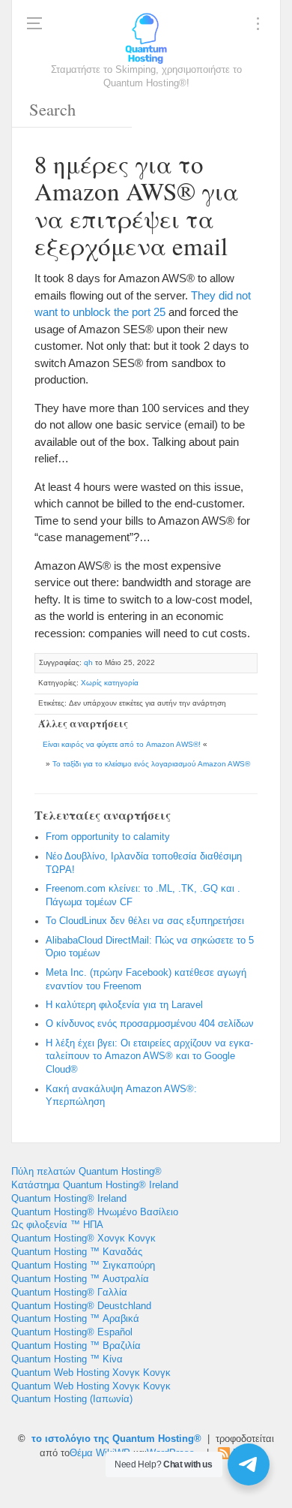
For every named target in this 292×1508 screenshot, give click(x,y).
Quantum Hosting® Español (72, 1332)
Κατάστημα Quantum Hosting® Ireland (94, 1185)
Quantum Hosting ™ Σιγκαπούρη (83, 1265)
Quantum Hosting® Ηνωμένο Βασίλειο (94, 1212)
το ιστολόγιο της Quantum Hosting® (116, 1439)
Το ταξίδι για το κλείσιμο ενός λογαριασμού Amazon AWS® (151, 764)
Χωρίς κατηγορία (110, 683)
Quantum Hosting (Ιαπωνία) (72, 1399)
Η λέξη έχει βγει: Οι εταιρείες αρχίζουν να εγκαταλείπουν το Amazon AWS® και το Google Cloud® (149, 1057)
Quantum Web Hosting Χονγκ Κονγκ (91, 1373)
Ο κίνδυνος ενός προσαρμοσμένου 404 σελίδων (150, 1024)
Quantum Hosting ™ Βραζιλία (76, 1346)
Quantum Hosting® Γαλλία (69, 1292)
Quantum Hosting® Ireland (69, 1198)
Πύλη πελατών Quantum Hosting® (86, 1171)
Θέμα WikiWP (100, 1453)
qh (88, 662)
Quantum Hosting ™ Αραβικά (75, 1319)
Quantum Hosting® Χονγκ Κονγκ (83, 1238)
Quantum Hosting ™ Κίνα (67, 1359)
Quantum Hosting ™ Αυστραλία (80, 1279)
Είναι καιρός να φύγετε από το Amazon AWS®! (122, 744)
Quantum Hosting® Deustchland (81, 1306)
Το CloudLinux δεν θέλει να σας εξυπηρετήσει (145, 921)
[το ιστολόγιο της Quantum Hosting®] (146, 37)
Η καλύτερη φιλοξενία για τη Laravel (124, 1005)
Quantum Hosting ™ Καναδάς (76, 1252)
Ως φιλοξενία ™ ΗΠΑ (57, 1225)
